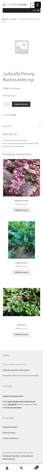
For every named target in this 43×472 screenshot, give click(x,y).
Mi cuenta (7, 468)
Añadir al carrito (21, 104)
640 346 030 (12, 404)
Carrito (33, 466)
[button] (34, 10)
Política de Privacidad (11, 456)
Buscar (21, 468)
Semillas (13, 19)
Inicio (7, 19)
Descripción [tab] (7, 126)
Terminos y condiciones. (11, 438)
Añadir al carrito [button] (21, 210)
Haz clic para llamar (14, 407)
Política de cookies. (9, 432)
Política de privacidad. (10, 427)
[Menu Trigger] (38, 5)
